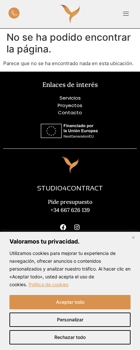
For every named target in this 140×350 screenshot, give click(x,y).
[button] (126, 14)
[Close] (133, 237)
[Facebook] (63, 227)
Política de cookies (48, 284)
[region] (70, 291)
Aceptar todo (70, 302)
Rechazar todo (70, 337)
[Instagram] (77, 227)
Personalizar (70, 319)
